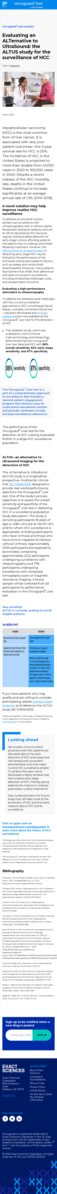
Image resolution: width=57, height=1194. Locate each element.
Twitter (12, 1119)
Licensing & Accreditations (38, 1078)
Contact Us (8, 1095)
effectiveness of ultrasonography (23, 250)
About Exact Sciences (36, 1072)
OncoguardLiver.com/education (24, 826)
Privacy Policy (37, 1086)
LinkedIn (19, 1119)
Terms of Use (37, 1083)
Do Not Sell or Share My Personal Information (41, 1097)
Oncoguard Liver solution (18, 26)
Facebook (5, 1119)
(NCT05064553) (20, 484)
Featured (14, 65)
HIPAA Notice (37, 1090)
